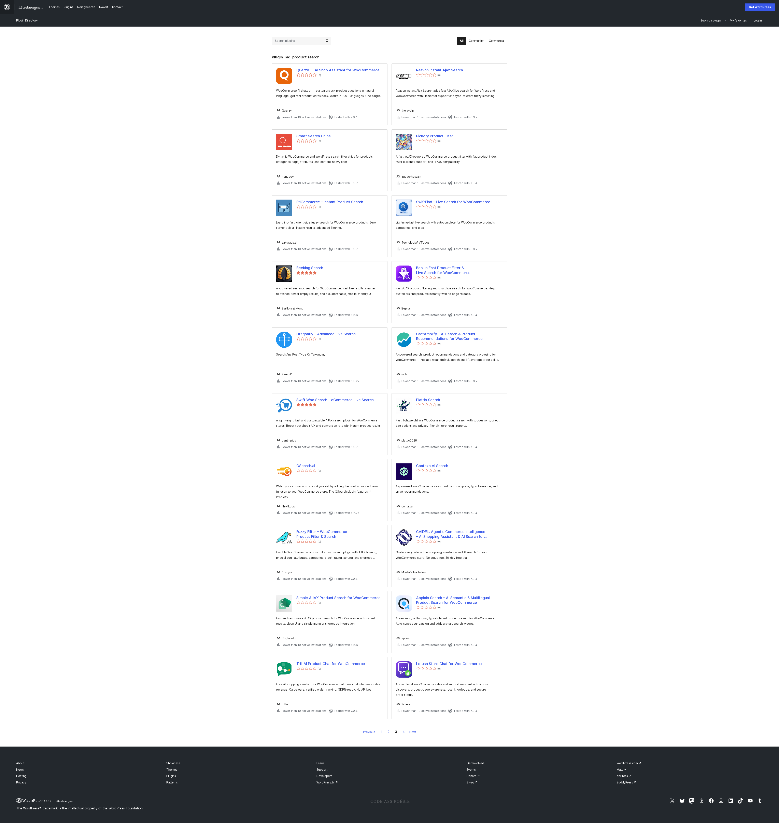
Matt (621, 769)
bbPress (624, 776)
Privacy (21, 782)
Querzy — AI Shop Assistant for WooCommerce (338, 70)
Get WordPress (760, 7)
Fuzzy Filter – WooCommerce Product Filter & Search (321, 534)
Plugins (171, 776)
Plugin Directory (27, 20)
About (20, 763)
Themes (171, 769)
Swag (472, 782)
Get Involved (475, 763)
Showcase (173, 763)
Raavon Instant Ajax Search (439, 70)
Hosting (21, 776)
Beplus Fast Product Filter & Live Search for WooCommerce (443, 270)
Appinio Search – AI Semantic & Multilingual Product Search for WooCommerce (453, 600)
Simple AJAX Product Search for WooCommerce (338, 598)
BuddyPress (626, 782)
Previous (369, 732)
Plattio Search (428, 400)
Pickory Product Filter (434, 136)
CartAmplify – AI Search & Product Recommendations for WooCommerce (449, 336)
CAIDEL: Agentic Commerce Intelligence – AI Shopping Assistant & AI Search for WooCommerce (450, 534)
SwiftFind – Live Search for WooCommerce (453, 202)
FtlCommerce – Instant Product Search (329, 202)
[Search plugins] (327, 41)
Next (412, 732)
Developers (324, 776)
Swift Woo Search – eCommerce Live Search (335, 400)
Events (471, 769)
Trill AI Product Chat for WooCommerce (330, 664)
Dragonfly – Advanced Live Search (326, 334)
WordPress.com (629, 763)
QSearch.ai (305, 466)
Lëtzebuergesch (65, 801)
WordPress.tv (327, 782)
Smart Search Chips (313, 136)
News (20, 769)
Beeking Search (309, 268)
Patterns (172, 782)
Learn (320, 763)
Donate (473, 776)
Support (321, 769)
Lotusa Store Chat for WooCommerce (449, 664)
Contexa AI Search (432, 466)
